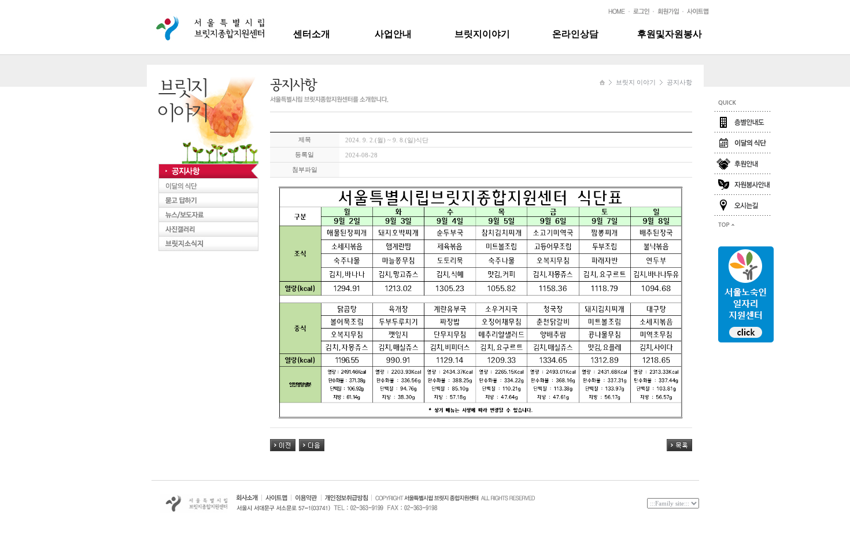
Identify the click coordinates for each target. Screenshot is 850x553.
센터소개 (311, 34)
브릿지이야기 (482, 34)
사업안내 (393, 34)
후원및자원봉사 (669, 34)
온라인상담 (575, 34)
